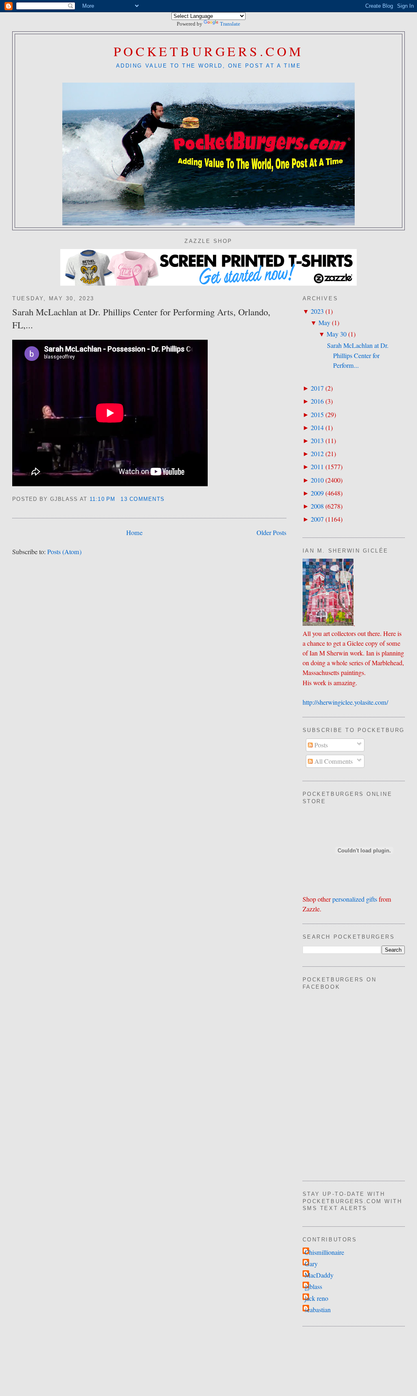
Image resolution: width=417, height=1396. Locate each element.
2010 (317, 480)
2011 (317, 466)
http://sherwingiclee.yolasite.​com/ (345, 702)
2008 (317, 506)
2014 (317, 427)
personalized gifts (354, 899)
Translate (230, 24)
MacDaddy (319, 1275)
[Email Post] (168, 499)
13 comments (143, 499)
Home (134, 532)
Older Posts (271, 532)
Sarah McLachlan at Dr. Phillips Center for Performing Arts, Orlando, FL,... (141, 318)
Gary (311, 1263)
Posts (320, 745)
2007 (317, 519)
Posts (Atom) (64, 551)
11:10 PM (103, 499)
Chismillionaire (324, 1252)
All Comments (333, 761)
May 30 (337, 334)
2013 (317, 440)
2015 (317, 414)
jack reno (316, 1298)
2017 (317, 388)
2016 (317, 401)
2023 (317, 311)
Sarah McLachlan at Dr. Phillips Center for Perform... (357, 355)
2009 (317, 493)
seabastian (318, 1309)
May (324, 322)
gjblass (313, 1286)
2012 (317, 453)
